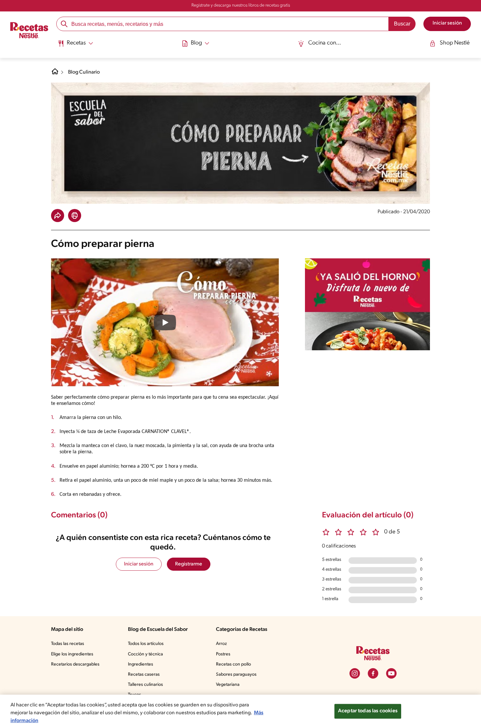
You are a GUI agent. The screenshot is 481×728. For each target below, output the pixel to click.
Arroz (221, 643)
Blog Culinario (84, 72)
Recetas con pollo (233, 664)
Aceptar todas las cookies (368, 711)
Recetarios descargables (75, 664)
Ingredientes (140, 664)
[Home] (55, 74)
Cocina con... (324, 43)
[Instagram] (354, 673)
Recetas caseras (144, 674)
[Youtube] (391, 673)
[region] (240, 711)
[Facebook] (373, 673)
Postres (223, 654)
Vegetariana (228, 684)
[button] (58, 215)
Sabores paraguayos (236, 674)
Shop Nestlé (455, 43)
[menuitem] (75, 46)
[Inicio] (29, 31)
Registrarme (188, 564)
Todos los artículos (146, 643)
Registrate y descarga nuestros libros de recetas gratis (240, 5)
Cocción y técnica (145, 654)
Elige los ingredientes (72, 654)
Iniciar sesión (138, 564)
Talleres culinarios (145, 684)
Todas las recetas (67, 643)
